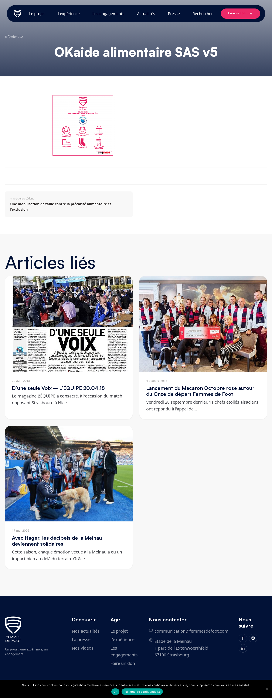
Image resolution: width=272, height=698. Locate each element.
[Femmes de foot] (13, 629)
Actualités (146, 13)
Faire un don (236, 13)
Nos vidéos (83, 648)
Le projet (37, 13)
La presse (81, 639)
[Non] (267, 689)
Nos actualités (86, 631)
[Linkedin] (243, 648)
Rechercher (203, 13)
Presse (174, 13)
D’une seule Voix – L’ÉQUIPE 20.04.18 (58, 388)
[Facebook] (243, 638)
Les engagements (108, 13)
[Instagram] (253, 638)
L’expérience (69, 13)
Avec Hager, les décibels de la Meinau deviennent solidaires (57, 541)
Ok (115, 691)
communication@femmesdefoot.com (191, 631)
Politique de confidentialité (142, 691)
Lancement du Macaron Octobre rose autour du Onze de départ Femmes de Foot (200, 391)
